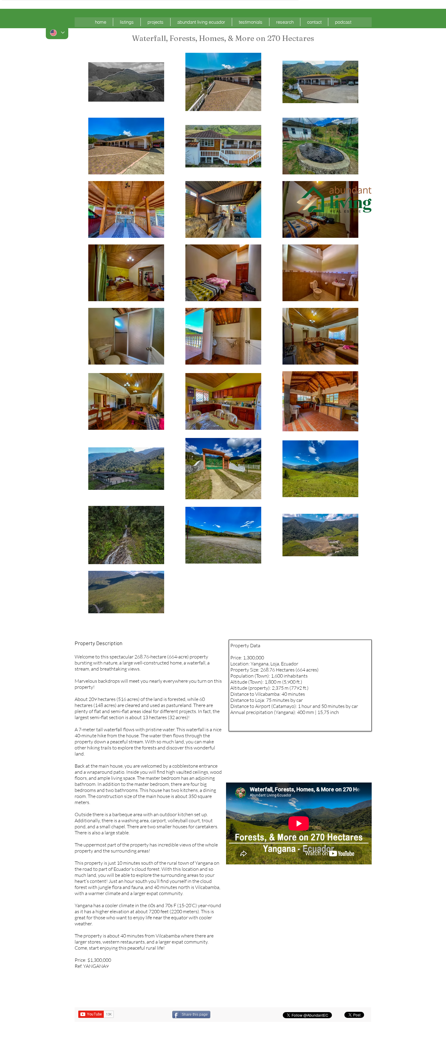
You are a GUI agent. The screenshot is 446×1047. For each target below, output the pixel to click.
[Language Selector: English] (57, 32)
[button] (126, 22)
